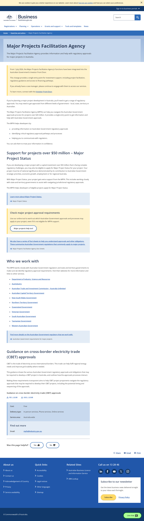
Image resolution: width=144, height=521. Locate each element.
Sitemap (40, 492)
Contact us (9, 476)
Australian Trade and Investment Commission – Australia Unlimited (39, 288)
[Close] (141, 2)
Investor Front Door (44, 92)
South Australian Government (24, 316)
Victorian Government (21, 312)
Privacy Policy (124, 497)
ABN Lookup (73, 479)
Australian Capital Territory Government (28, 293)
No (51, 445)
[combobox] (124, 17)
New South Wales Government (24, 298)
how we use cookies (86, 3)
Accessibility (41, 470)
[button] (10, 26)
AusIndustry (17, 284)
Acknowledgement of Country (17, 481)
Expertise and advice (18, 33)
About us (8, 470)
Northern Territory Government (25, 302)
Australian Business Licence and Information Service (79, 472)
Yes (35, 445)
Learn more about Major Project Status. (26, 197)
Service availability (12, 492)
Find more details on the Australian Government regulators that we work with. (41, 334)
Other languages (43, 487)
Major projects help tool (23, 228)
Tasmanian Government (21, 321)
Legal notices (42, 481)
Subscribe (108, 497)
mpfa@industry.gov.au (33, 431)
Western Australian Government (25, 326)
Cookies (40, 476)
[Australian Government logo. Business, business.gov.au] (20, 17)
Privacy (8, 487)
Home (5, 33)
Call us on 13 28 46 (108, 464)
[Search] (138, 17)
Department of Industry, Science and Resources (31, 279)
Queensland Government (22, 307)
